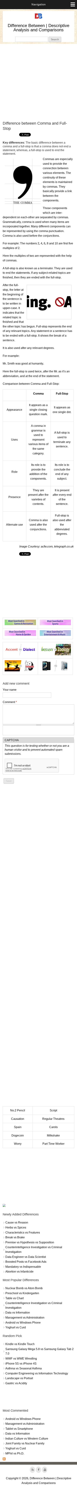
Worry (17, 1143)
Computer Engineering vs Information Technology (36, 1373)
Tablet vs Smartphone (19, 1428)
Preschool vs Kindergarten (22, 1293)
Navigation (39, 4)
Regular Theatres (53, 1118)
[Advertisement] (38, 82)
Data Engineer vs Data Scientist (25, 1256)
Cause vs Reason (16, 1222)
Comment (10, 702)
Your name (9, 689)
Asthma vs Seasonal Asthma (23, 1368)
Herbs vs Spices (15, 1227)
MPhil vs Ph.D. (14, 1453)
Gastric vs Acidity (16, 1383)
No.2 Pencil (17, 1110)
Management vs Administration (24, 1317)
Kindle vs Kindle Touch (20, 1344)
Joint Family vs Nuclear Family (24, 1443)
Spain (17, 1127)
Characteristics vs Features (22, 1232)
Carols (53, 1127)
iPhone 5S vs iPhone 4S (21, 1363)
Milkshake (53, 1135)
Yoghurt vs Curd (15, 1327)
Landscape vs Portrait (19, 1378)
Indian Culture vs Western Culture (26, 1438)
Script (53, 1110)
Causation (17, 1118)
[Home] (38, 18)
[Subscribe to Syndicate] (4, 1459)
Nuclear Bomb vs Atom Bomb (24, 1288)
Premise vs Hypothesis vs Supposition (29, 1242)
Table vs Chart (14, 1298)
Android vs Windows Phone (23, 1322)
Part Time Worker (53, 1143)
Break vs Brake (15, 1237)
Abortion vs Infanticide (19, 1271)
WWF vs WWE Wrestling (21, 1358)
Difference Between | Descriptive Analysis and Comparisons (38, 27)
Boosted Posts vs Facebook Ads (25, 1261)
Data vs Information (17, 1312)
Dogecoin (17, 1135)
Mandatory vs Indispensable (23, 1266)
